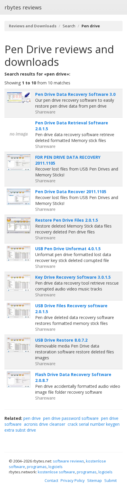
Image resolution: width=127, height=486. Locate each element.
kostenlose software (56, 472)
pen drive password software (71, 418)
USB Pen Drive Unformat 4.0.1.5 (68, 248)
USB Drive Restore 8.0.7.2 (61, 340)
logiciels (55, 466)
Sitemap (94, 480)
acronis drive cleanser (44, 424)
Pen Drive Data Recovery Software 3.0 (75, 94)
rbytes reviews (23, 7)
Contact (51, 480)
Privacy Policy (73, 480)
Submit (110, 480)
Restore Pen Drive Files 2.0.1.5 (66, 220)
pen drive (32, 418)
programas (37, 466)
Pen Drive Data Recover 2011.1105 (70, 191)
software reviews (68, 461)
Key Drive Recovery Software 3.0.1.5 (73, 277)
